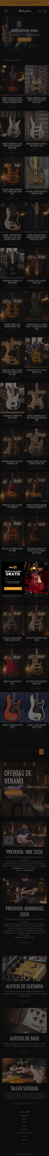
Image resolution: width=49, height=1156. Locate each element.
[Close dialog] (46, 563)
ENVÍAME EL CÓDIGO (13, 588)
